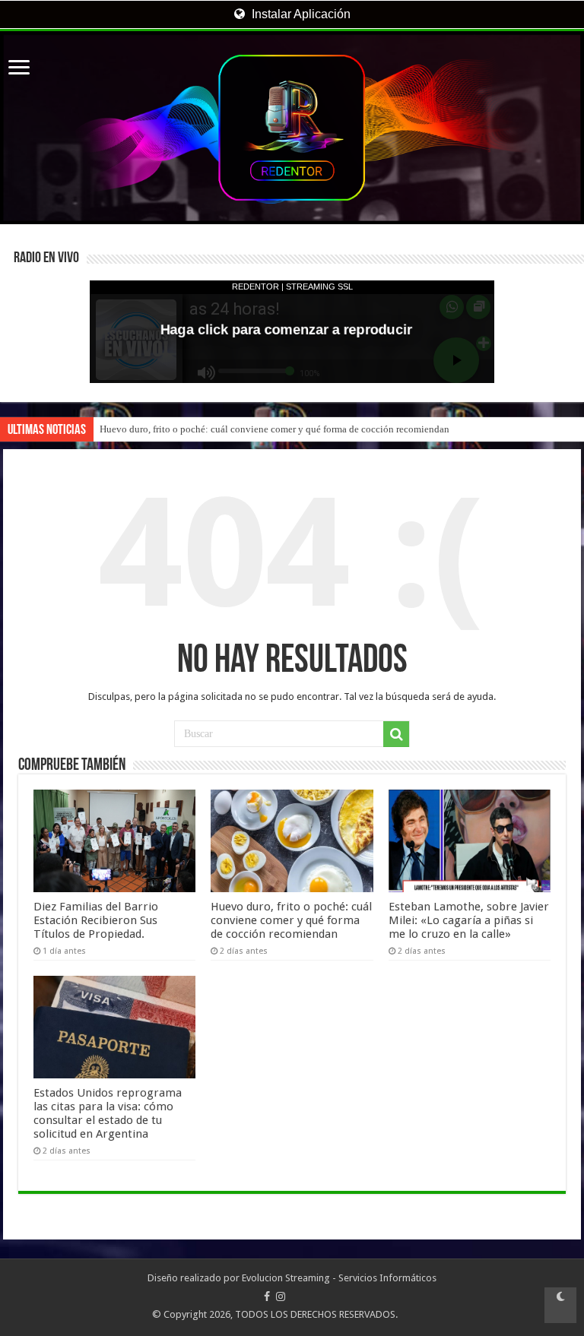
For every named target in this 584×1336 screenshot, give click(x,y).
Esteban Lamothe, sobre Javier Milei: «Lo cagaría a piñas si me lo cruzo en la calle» (469, 920)
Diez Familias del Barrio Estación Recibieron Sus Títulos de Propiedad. (95, 920)
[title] (560, 1305)
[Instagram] (281, 1296)
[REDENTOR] (292, 127)
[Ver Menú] (19, 68)
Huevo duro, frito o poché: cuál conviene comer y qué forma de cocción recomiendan (274, 429)
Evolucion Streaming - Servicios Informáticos (339, 1278)
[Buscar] (396, 734)
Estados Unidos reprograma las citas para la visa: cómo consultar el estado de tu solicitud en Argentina (107, 1113)
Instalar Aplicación (300, 14)
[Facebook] (266, 1296)
